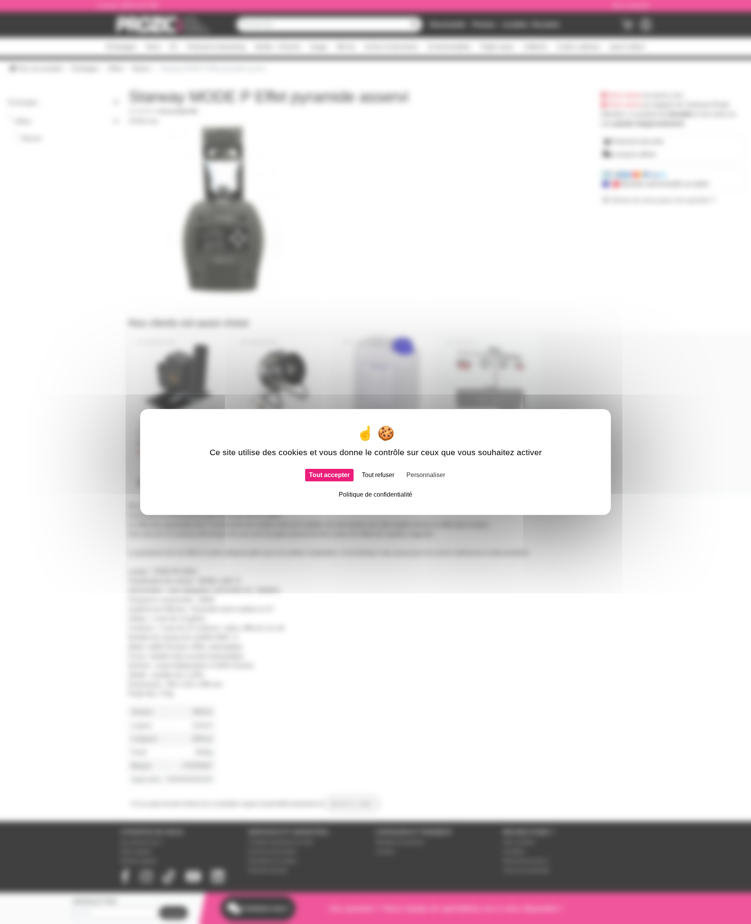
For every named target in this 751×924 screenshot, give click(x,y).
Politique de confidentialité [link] (375, 494)
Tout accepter (329, 475)
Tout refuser (378, 475)
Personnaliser (425, 475)
